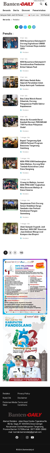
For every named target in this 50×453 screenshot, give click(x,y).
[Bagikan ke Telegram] (34, 27)
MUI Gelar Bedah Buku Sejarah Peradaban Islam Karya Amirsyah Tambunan (32, 82)
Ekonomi (26, 10)
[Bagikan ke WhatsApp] (29, 27)
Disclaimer (22, 398)
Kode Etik (7, 398)
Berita (16, 10)
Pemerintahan (39, 10)
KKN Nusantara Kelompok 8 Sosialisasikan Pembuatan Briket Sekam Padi (32, 64)
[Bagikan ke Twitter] (25, 27)
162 (21, 253)
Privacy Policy (24, 393)
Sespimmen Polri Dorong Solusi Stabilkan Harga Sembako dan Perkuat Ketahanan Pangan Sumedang (31, 208)
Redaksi (6, 393)
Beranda (7, 10)
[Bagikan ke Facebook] (21, 27)
